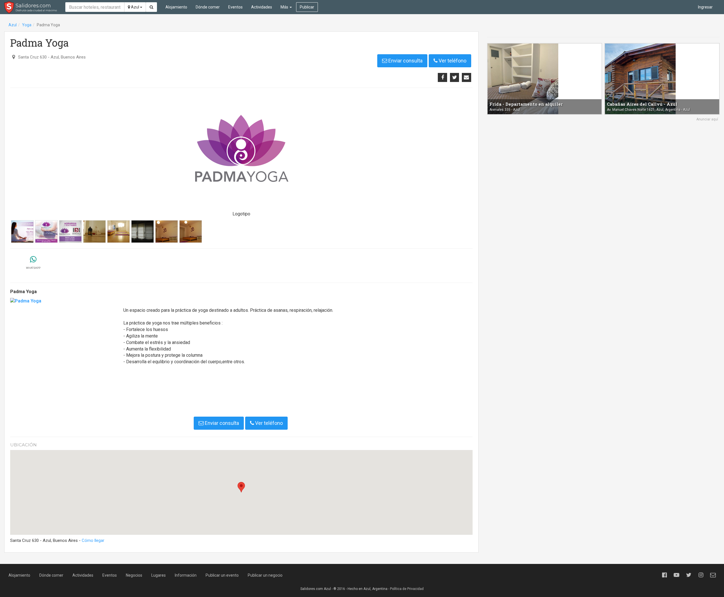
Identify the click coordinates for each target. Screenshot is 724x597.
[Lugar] (118, 231)
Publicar (307, 7)
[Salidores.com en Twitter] (688, 575)
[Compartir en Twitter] (454, 77)
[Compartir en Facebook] (442, 77)
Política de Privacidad (407, 589)
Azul (135, 7)
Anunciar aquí (707, 119)
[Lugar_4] (191, 231)
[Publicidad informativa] (46, 231)
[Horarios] (22, 231)
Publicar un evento (222, 575)
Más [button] (285, 7)
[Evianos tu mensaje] (713, 575)
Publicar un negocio (265, 575)
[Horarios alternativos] (70, 231)
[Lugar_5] (167, 231)
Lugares (158, 575)
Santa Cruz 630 (32, 57)
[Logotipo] (241, 150)
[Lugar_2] (94, 231)
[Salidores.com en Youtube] (676, 575)
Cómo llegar (93, 540)
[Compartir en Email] (466, 77)
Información (186, 575)
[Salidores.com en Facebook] (664, 575)
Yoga (26, 25)
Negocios (134, 575)
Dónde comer (208, 7)
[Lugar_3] (143, 231)
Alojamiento (176, 7)
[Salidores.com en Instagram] (700, 575)
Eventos (235, 7)
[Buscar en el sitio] (151, 7)
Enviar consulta (405, 61)
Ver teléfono (452, 61)
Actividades (261, 7)
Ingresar (705, 7)
